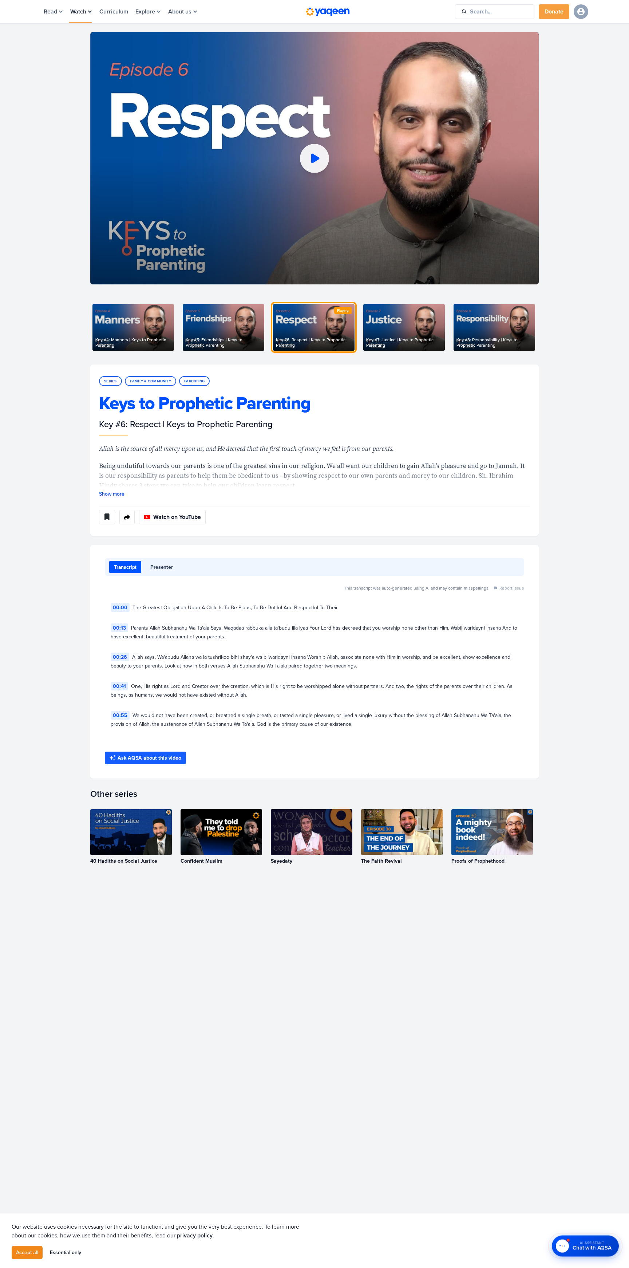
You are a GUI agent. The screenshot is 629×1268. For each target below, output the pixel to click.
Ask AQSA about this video (149, 757)
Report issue (511, 588)
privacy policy (195, 1235)
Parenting (194, 381)
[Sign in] (581, 11)
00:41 (119, 686)
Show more (111, 493)
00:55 (120, 715)
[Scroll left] (90, 327)
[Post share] (127, 517)
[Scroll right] (538, 327)
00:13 (119, 627)
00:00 (120, 607)
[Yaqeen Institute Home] (327, 11)
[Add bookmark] (107, 517)
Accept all (27, 1252)
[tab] (125, 567)
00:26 (120, 657)
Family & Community (150, 381)
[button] (314, 158)
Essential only (65, 1252)
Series (110, 381)
